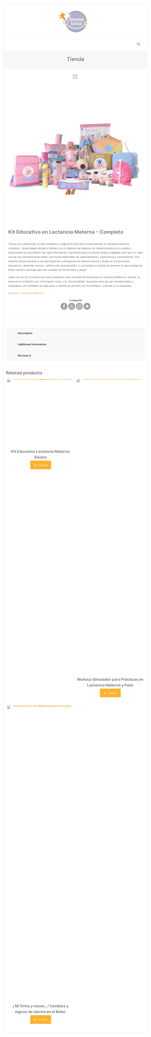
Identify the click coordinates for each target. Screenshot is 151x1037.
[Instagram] (79, 306)
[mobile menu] (11, 44)
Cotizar (42, 465)
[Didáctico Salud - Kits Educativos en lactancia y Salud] (75, 22)
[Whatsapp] (71, 306)
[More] (87, 306)
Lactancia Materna (32, 293)
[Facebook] (64, 306)
